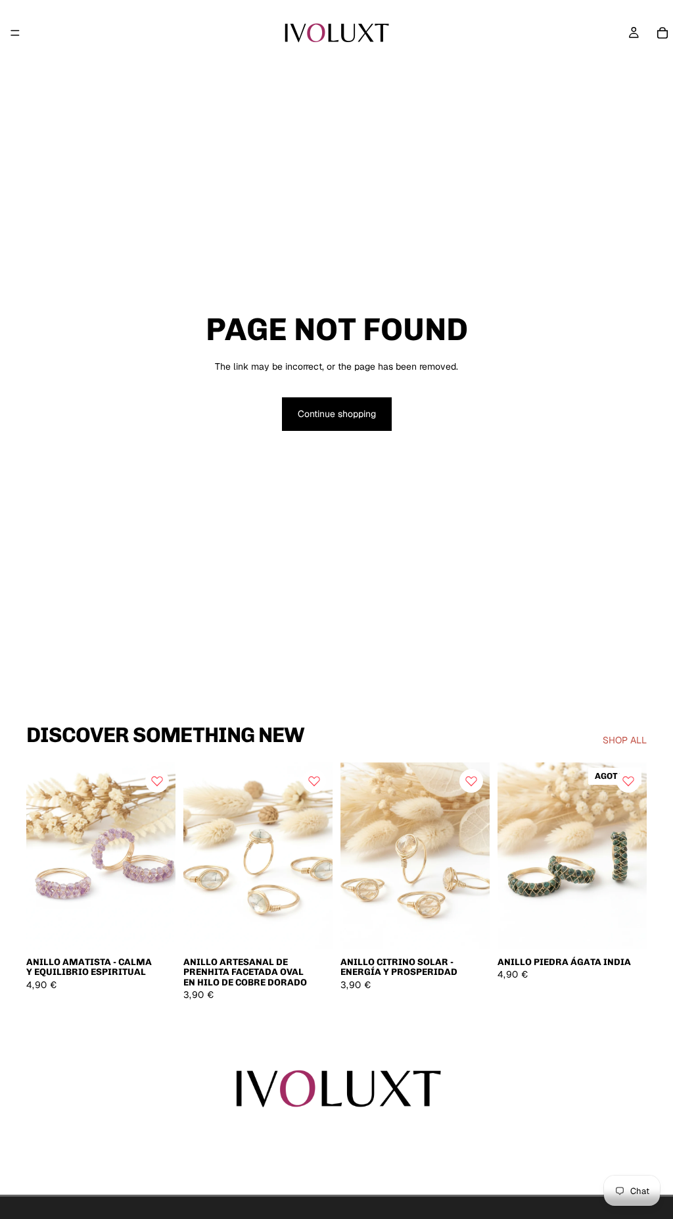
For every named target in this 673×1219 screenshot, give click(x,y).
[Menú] (15, 33)
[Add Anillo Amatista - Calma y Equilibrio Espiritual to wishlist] (157, 781)
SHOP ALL (625, 740)
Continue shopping (337, 414)
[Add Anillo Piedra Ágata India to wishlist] (628, 781)
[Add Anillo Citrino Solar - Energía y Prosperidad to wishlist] (471, 781)
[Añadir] (155, 929)
